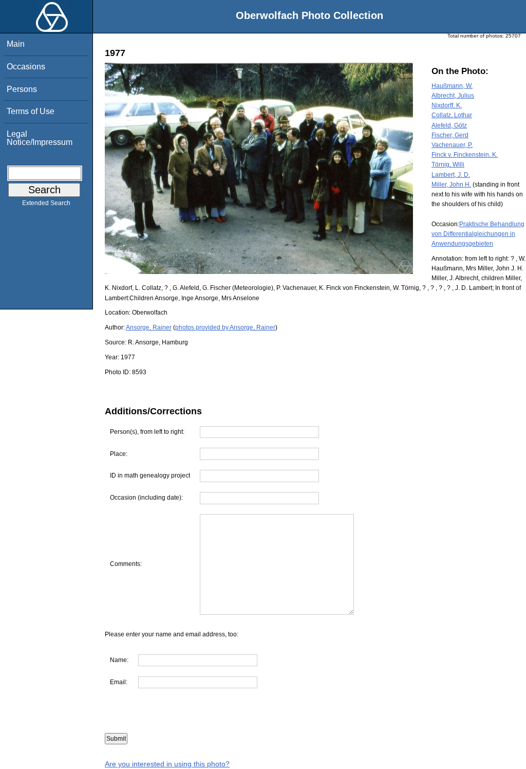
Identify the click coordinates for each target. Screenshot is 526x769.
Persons (22, 89)
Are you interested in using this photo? (167, 764)
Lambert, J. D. (450, 174)
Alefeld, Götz (449, 125)
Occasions (26, 66)
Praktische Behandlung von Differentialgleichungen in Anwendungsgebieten (477, 234)
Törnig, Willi (447, 164)
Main (16, 44)
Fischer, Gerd (449, 135)
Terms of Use (30, 111)
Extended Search (46, 203)
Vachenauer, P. (452, 145)
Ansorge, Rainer (149, 327)
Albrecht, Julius (452, 95)
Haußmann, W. (452, 85)
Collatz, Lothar (451, 115)
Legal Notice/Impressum (39, 138)
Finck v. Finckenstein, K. (464, 154)
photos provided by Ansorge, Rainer (225, 327)
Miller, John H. (451, 184)
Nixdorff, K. (446, 105)
